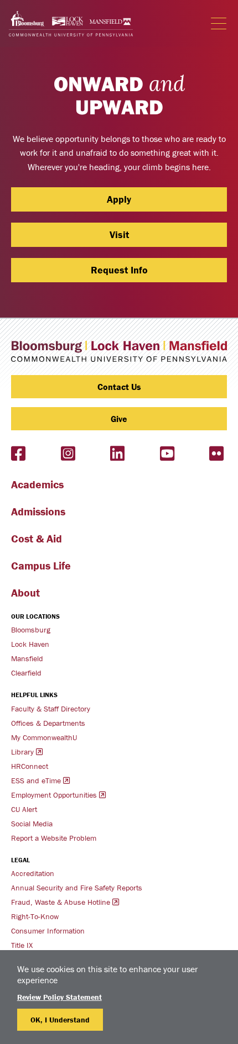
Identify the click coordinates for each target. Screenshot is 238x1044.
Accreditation (32, 873)
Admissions (38, 511)
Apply (119, 199)
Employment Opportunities (54, 795)
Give (119, 418)
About (25, 592)
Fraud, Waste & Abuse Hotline (60, 902)
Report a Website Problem (53, 838)
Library (22, 752)
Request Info (119, 269)
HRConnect (29, 766)
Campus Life (41, 565)
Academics (37, 484)
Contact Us (119, 386)
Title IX (22, 945)
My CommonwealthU (44, 737)
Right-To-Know (35, 916)
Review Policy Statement (59, 997)
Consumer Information (48, 931)
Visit (119, 234)
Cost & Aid (36, 538)
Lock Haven (30, 644)
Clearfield (26, 673)
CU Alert (24, 809)
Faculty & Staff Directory (50, 709)
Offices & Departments (48, 723)
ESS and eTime (36, 780)
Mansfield (27, 658)
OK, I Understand (60, 1020)
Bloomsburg (30, 630)
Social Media (32, 824)
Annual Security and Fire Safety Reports (76, 888)
